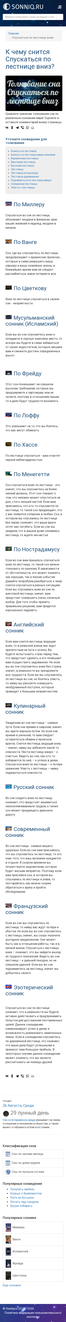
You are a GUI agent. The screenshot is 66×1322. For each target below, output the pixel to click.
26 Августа (12, 1105)
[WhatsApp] (27, 127)
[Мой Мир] (32, 127)
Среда (28, 1105)
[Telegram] (17, 127)
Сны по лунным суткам (28, 1171)
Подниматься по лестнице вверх (31, 180)
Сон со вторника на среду (19, 1119)
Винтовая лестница (23, 162)
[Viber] (22, 127)
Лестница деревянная (25, 176)
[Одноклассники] (12, 127)
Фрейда (17, 1263)
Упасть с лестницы (23, 187)
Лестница (17, 169)
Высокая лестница (22, 165)
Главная (13, 33)
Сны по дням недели (26, 1163)
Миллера (18, 1227)
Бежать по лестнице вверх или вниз (33, 154)
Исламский (20, 1251)
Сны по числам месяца (27, 1154)
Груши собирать (21, 1206)
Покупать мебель (22, 1189)
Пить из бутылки (22, 1197)
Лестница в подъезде (24, 172)
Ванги (16, 1239)
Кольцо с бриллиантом (26, 1193)
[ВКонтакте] (7, 127)
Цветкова (19, 1275)
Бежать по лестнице (23, 151)
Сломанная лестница (24, 183)
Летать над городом (24, 1202)
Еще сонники (12, 1285)
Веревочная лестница (24, 158)
